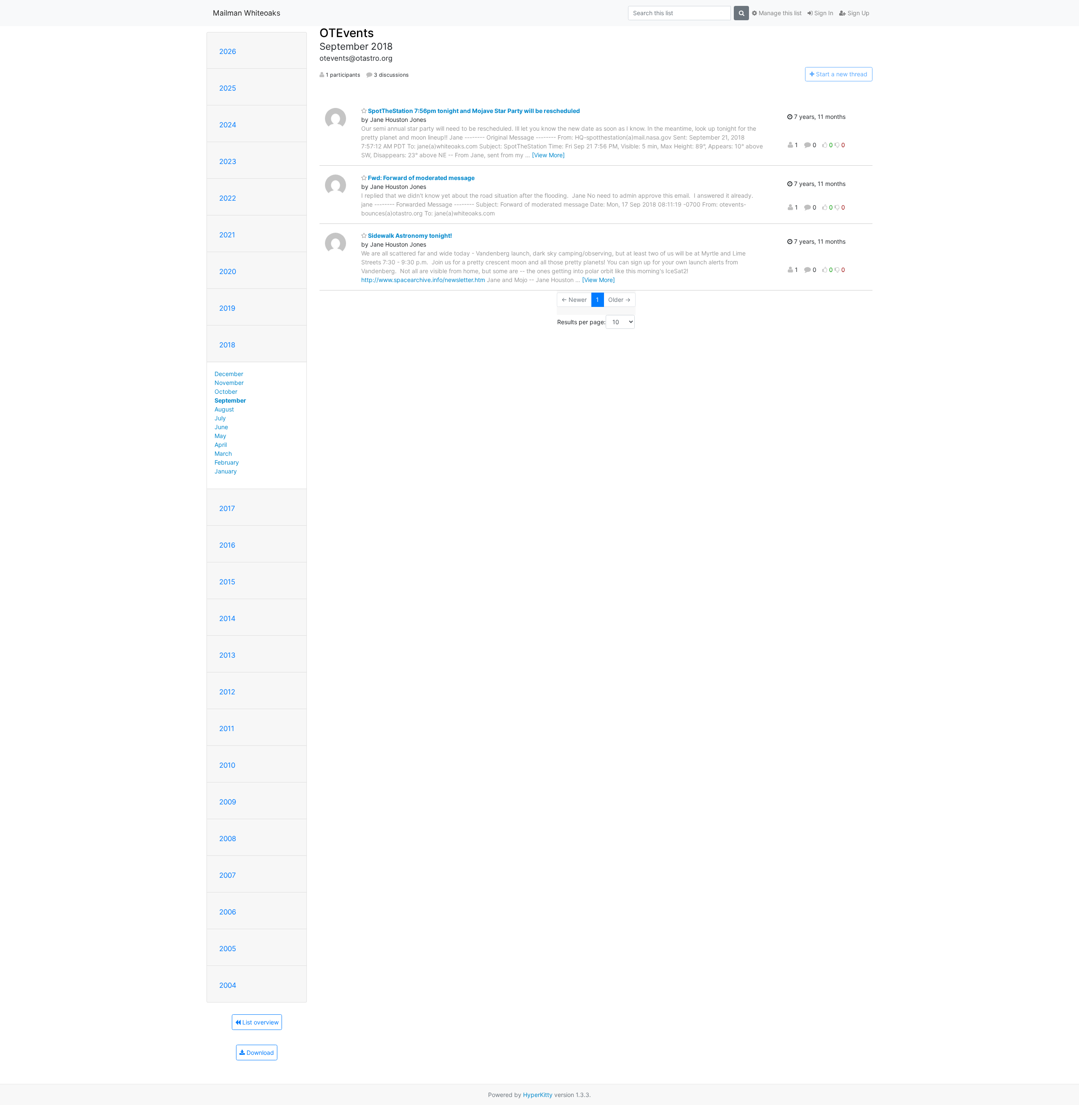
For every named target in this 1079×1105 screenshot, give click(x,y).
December (229, 373)
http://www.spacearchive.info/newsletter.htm (423, 279)
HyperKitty (538, 1094)
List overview (260, 1022)
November (229, 382)
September (230, 400)
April (221, 444)
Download (259, 1052)
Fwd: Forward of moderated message (421, 177)
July (220, 418)
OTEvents (346, 33)
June (221, 426)
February (227, 462)
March (223, 453)
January (226, 471)
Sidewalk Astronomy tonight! (409, 235)
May (220, 435)
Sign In (823, 12)
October (226, 391)
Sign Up (858, 12)
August (224, 409)
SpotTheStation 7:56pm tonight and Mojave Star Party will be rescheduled (473, 110)
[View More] (548, 155)
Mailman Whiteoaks (246, 12)
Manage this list (779, 12)
